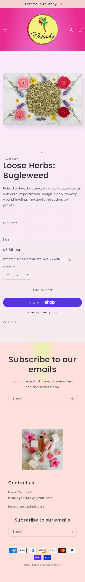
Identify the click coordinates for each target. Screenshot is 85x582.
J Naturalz (36, 565)
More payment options (42, 312)
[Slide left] (33, 151)
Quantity (9, 266)
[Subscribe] (72, 398)
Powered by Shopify (52, 565)
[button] (5, 29)
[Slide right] (51, 151)
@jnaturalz (36, 506)
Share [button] (12, 322)
